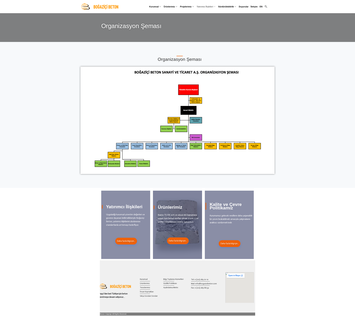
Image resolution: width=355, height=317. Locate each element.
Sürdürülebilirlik (226, 6)
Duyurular (243, 6)
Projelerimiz (186, 6)
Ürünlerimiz (169, 6)
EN (261, 6)
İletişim (254, 6)
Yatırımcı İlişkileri (205, 6)
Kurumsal (154, 6)
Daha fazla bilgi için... (126, 241)
